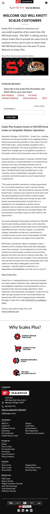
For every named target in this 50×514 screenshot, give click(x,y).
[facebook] (19, 510)
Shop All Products (8, 454)
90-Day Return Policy (33, 468)
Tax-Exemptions (31, 428)
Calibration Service (8, 428)
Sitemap (28, 423)
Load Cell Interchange (9, 486)
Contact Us (6, 426)
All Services (6, 431)
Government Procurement (34, 433)
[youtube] (27, 510)
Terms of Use (6, 465)
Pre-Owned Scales (8, 449)
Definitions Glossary (9, 491)
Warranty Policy (31, 470)
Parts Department (31, 431)
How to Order (7, 447)
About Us (5, 423)
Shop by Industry (8, 457)
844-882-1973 (10, 406)
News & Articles (7, 481)
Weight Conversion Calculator (12, 484)
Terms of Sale (6, 468)
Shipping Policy (30, 465)
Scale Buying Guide (8, 489)
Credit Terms (29, 426)
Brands (4, 444)
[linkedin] (31, 510)
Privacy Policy (6, 470)
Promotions (6, 452)
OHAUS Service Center (10, 436)
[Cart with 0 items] (46, 3)
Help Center (6, 479)
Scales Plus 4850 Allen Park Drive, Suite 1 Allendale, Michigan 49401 (15, 400)
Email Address (10, 109)
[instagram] (23, 510)
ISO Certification (8, 433)
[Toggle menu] (3, 4)
